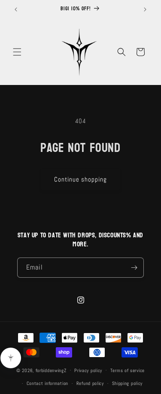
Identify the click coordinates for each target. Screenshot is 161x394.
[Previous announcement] (15, 9)
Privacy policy (88, 370)
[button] (17, 51)
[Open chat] (10, 358)
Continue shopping (80, 179)
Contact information (47, 383)
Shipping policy (127, 383)
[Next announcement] (145, 9)
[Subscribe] (134, 268)
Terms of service (127, 370)
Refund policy (90, 383)
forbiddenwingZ (51, 370)
